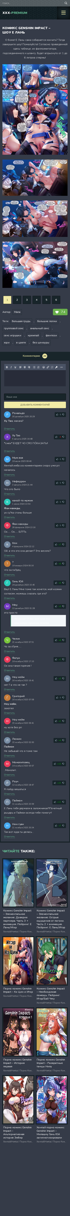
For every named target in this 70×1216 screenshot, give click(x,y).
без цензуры (41, 342)
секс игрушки (12, 335)
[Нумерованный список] (38, 367)
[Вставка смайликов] (44, 367)
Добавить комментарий (35, 404)
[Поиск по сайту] (66, 3)
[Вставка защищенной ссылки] (56, 367)
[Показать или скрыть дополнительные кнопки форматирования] (61, 367)
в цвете (21, 342)
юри (6, 342)
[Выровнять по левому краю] (20, 367)
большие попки (47, 321)
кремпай (33, 335)
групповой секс (13, 328)
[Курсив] (11, 367)
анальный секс (39, 328)
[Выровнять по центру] (25, 367)
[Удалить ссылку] (52, 367)
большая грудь (21, 321)
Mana (17, 312)
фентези (51, 335)
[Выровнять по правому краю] (29, 367)
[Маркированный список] (34, 367)
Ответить (9, 428)
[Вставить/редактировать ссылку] (48, 367)
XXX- (14, 13)
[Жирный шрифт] (7, 367)
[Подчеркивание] (15, 367)
